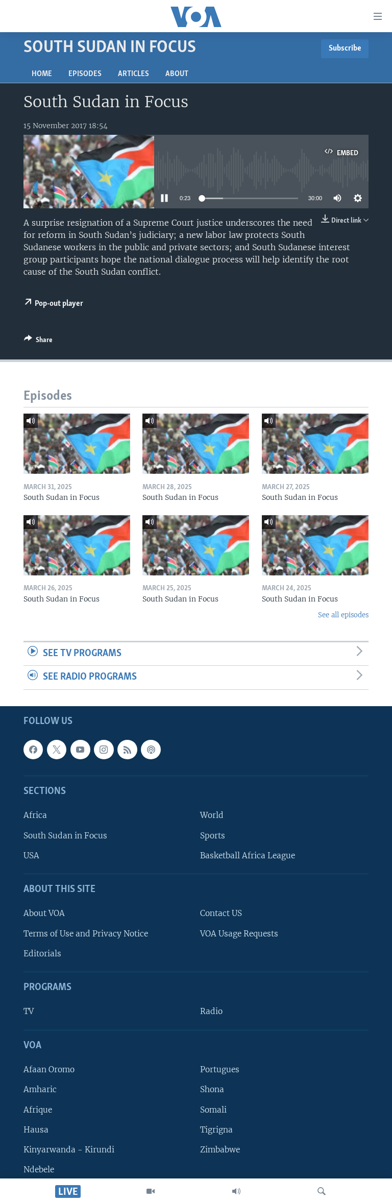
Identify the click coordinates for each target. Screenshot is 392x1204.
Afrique (37, 1110)
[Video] (150, 1191)
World (212, 815)
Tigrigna (216, 1130)
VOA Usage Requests (239, 933)
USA (31, 855)
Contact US (221, 913)
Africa (35, 815)
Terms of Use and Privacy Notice (85, 933)
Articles (133, 74)
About (176, 74)
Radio (211, 1012)
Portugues (219, 1069)
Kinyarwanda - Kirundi (68, 1149)
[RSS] (127, 749)
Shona (212, 1089)
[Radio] (236, 1191)
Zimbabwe (220, 1149)
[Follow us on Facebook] (33, 749)
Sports (212, 835)
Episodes (85, 74)
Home (42, 74)
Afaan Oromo (49, 1069)
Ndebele (38, 1169)
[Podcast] (150, 749)
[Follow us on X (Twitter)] (56, 749)
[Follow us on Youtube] (80, 749)
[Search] (321, 1191)
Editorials (42, 953)
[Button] (38, 341)
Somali (213, 1110)
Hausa (35, 1130)
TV (28, 1012)
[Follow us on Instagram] (103, 749)
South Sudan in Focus (65, 835)
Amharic (40, 1089)
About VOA (44, 913)
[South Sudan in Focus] (76, 444)
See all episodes (343, 615)
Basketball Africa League (247, 855)
